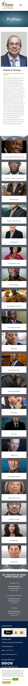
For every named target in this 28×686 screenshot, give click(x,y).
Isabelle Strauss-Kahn (14, 498)
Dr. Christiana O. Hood (14, 263)
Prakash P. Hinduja (14, 519)
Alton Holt (14, 434)
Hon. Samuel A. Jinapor (14, 327)
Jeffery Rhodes (14, 242)
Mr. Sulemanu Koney (14, 370)
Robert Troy (14, 455)
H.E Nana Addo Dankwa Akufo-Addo (14, 157)
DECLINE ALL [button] (6, 682)
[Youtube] (8, 663)
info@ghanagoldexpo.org (14, 600)
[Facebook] (3, 663)
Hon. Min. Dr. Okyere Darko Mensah (14, 178)
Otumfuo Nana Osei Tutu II (14, 306)
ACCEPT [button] (15, 679)
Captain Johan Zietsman (14, 221)
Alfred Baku (14, 348)
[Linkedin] (11, 663)
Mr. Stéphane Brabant (14, 476)
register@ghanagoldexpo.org (14, 588)
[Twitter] (5, 663)
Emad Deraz (14, 412)
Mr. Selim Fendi (14, 199)
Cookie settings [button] (6, 679)
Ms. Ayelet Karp (14, 540)
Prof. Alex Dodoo (14, 285)
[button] (20, 5)
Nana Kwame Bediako (14, 391)
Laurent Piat (14, 562)
